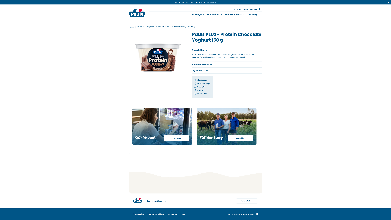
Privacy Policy (138, 214)
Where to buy (242, 9)
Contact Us (172, 214)
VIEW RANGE (212, 2)
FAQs (183, 214)
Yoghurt (150, 27)
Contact (253, 9)
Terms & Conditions (156, 214)
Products (140, 27)
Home (131, 27)
